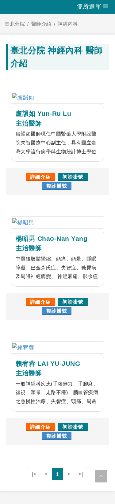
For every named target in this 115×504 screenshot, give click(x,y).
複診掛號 (56, 185)
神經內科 (68, 23)
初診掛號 (73, 176)
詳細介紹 (40, 176)
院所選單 (89, 6)
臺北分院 (15, 23)
